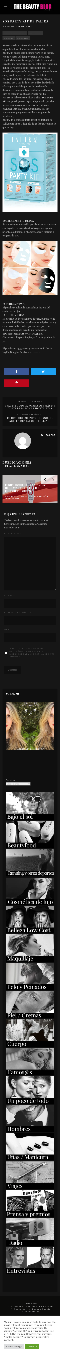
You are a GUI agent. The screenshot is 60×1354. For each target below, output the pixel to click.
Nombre (10, 595)
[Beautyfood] (30, 847)
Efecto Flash (35, 33)
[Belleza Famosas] (30, 1074)
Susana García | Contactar (30, 748)
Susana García (41, 1309)
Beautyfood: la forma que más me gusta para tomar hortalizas (30, 407)
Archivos (10, 780)
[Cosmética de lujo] (30, 904)
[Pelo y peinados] (30, 989)
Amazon (35, 352)
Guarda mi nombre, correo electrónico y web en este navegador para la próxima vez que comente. (31, 652)
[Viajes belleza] (30, 1187)
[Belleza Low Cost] (30, 932)
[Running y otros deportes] (30, 875)
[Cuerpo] (30, 1046)
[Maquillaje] (30, 960)
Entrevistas (32, 1311)
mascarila (8, 38)
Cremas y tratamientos (15, 33)
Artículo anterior (30, 402)
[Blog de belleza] (30, 1102)
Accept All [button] (32, 1346)
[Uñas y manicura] (30, 1159)
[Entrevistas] (30, 1273)
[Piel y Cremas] (30, 1017)
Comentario (13, 533)
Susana (6, 26)
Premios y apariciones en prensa (32, 1306)
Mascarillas (22, 38)
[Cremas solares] (30, 818)
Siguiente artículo (30, 414)
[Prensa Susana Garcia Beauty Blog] (30, 1216)
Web (6, 629)
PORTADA (32, 1303)
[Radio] (30, 1244)
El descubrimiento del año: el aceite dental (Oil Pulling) (30, 420)
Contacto (20, 1309)
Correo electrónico (18, 612)
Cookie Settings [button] (14, 1346)
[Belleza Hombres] (30, 1131)
